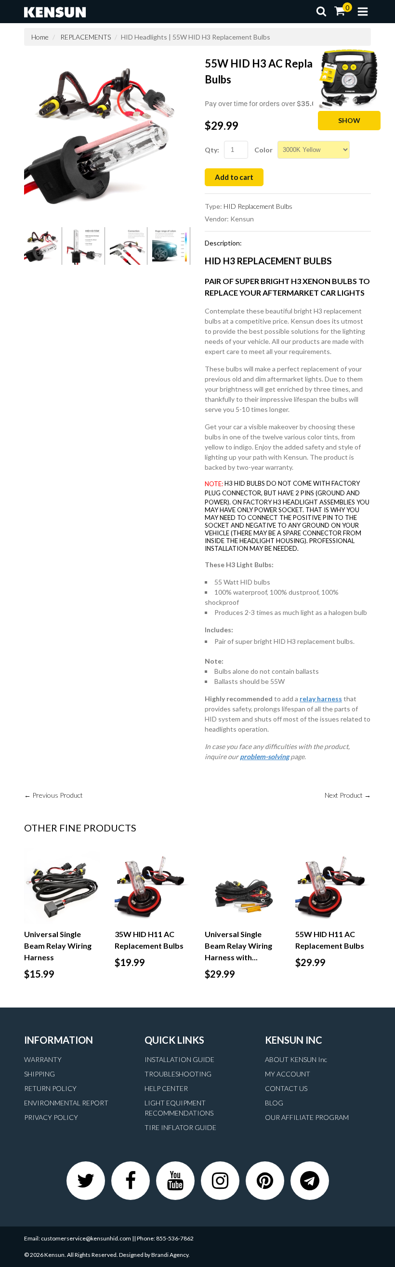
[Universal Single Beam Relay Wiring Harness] (62, 886)
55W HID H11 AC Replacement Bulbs (329, 939)
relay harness (321, 699)
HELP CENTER (166, 1088)
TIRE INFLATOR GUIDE (180, 1127)
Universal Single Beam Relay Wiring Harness (58, 945)
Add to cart (234, 177)
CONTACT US (286, 1088)
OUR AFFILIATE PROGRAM (307, 1117)
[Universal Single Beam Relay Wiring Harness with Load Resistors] (243, 886)
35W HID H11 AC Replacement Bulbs (149, 939)
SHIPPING (39, 1074)
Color (263, 150)
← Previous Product (53, 795)
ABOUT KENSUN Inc (296, 1059)
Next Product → (348, 795)
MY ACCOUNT (287, 1074)
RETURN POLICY (50, 1088)
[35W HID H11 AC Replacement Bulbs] (153, 886)
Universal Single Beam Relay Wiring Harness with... (238, 945)
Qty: (212, 150)
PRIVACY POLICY (51, 1117)
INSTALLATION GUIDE (179, 1059)
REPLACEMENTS (85, 37)
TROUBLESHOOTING (178, 1074)
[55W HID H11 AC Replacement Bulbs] (333, 886)
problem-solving (264, 756)
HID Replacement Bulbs (258, 206)
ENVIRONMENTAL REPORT (66, 1103)
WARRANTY (43, 1059)
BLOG (274, 1103)
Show (349, 120)
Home (40, 37)
